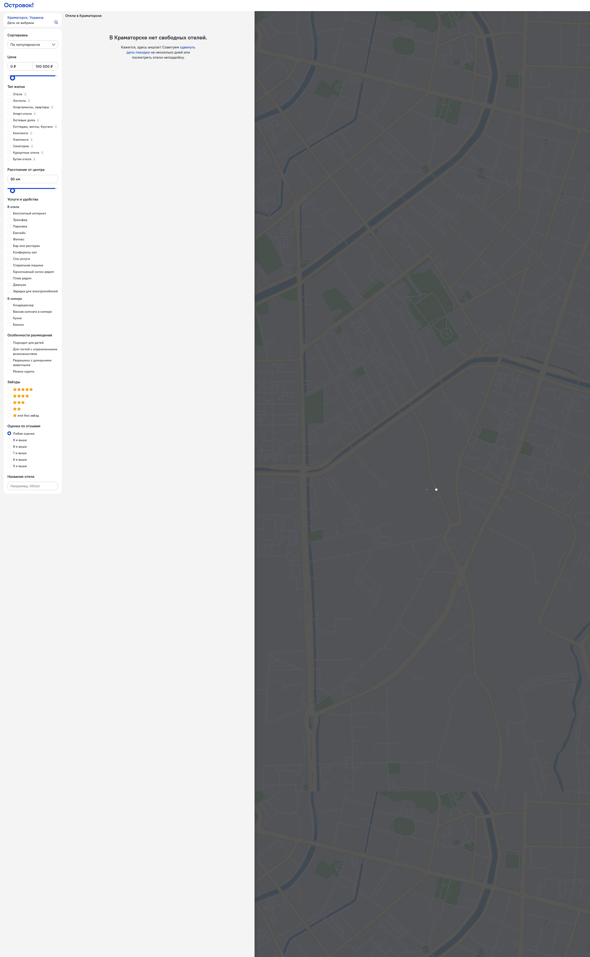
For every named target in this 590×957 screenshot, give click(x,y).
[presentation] (32, 44)
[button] (33, 20)
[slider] (12, 77)
